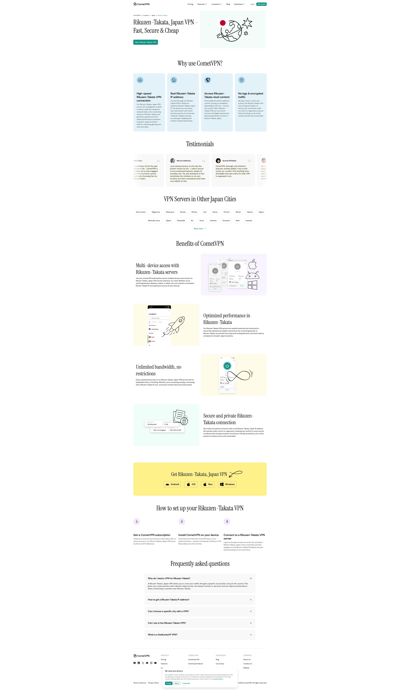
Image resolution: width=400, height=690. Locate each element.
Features (201, 4)
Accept (168, 683)
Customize (186, 683)
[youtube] (155, 663)
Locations (216, 4)
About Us (247, 659)
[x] (143, 663)
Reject (177, 683)
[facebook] (134, 663)
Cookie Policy (218, 679)
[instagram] (151, 663)
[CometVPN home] (141, 4)
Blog (228, 4)
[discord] (147, 663)
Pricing (190, 4)
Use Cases (220, 664)
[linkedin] (139, 663)
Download (238, 4)
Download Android (195, 664)
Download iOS (193, 659)
